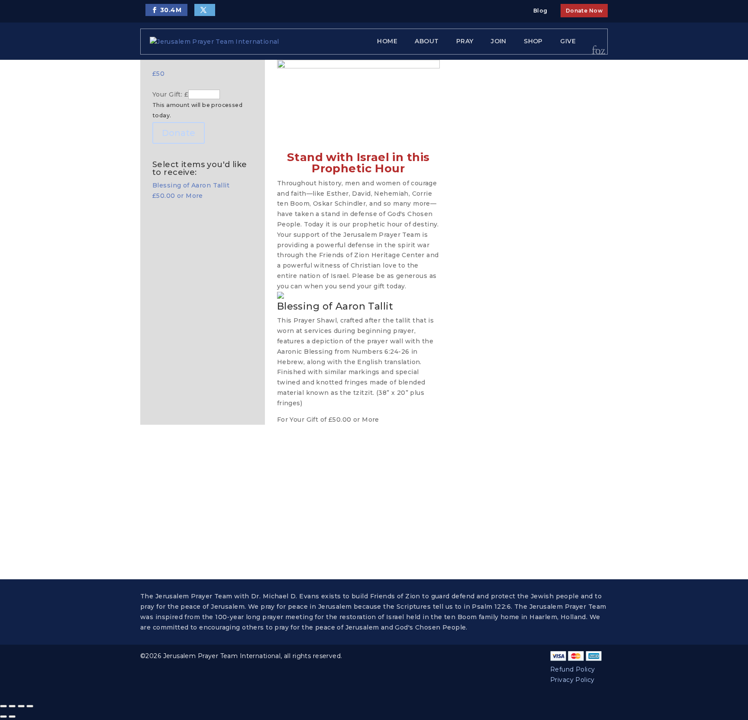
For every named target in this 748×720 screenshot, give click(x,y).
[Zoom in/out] (3, 706)
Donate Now (584, 10)
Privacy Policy (572, 680)
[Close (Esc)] (29, 706)
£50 (158, 73)
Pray (465, 41)
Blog (540, 10)
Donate (178, 133)
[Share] (21, 706)
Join (498, 41)
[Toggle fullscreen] (12, 706)
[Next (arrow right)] (12, 716)
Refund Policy (572, 669)
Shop (533, 41)
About (426, 41)
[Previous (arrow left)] (3, 716)
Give (568, 41)
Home (387, 41)
